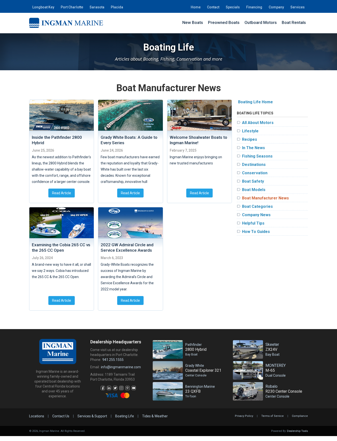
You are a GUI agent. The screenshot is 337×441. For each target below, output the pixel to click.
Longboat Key (43, 7)
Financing (254, 7)
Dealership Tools (297, 431)
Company (276, 7)
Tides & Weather (155, 416)
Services (297, 7)
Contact (213, 7)
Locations (36, 416)
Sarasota (97, 7)
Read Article (61, 193)
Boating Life (124, 416)
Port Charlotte (72, 7)
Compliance (300, 416)
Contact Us (60, 416)
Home (196, 7)
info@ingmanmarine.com (121, 367)
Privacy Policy (244, 416)
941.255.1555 (113, 360)
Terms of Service (272, 416)
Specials (233, 7)
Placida (117, 7)
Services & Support (92, 416)
